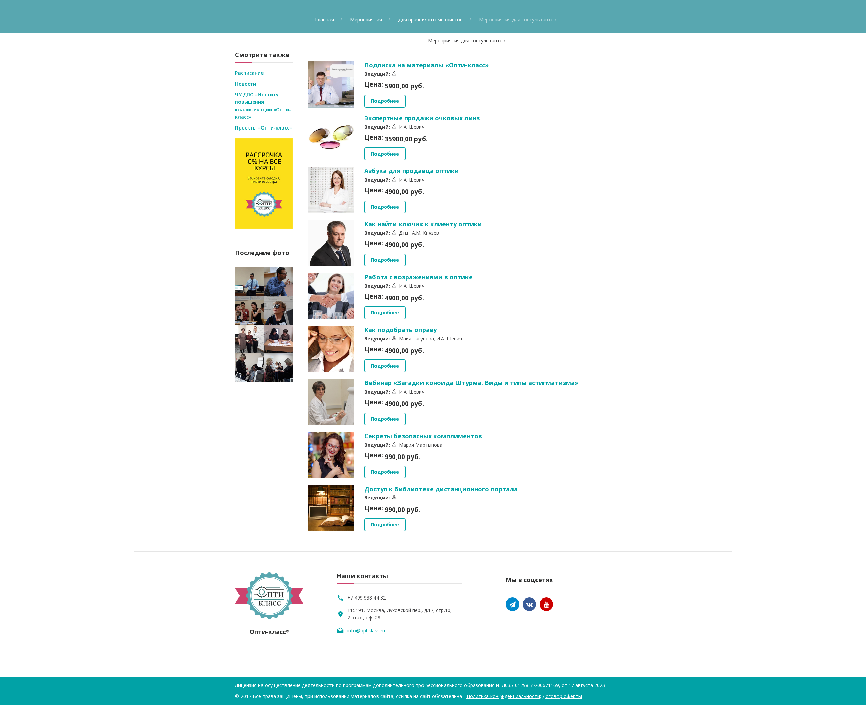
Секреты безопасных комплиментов (423, 436)
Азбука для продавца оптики (411, 171)
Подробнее (385, 101)
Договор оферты (562, 696)
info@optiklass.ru (366, 630)
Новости (245, 83)
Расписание (249, 73)
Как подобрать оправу (400, 330)
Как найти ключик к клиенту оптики (423, 224)
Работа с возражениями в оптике (418, 277)
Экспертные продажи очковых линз (422, 118)
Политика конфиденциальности (503, 696)
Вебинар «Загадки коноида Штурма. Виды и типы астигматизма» (471, 383)
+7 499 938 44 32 (366, 597)
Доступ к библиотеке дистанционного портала (441, 489)
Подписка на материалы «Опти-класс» (426, 65)
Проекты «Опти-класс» (263, 127)
